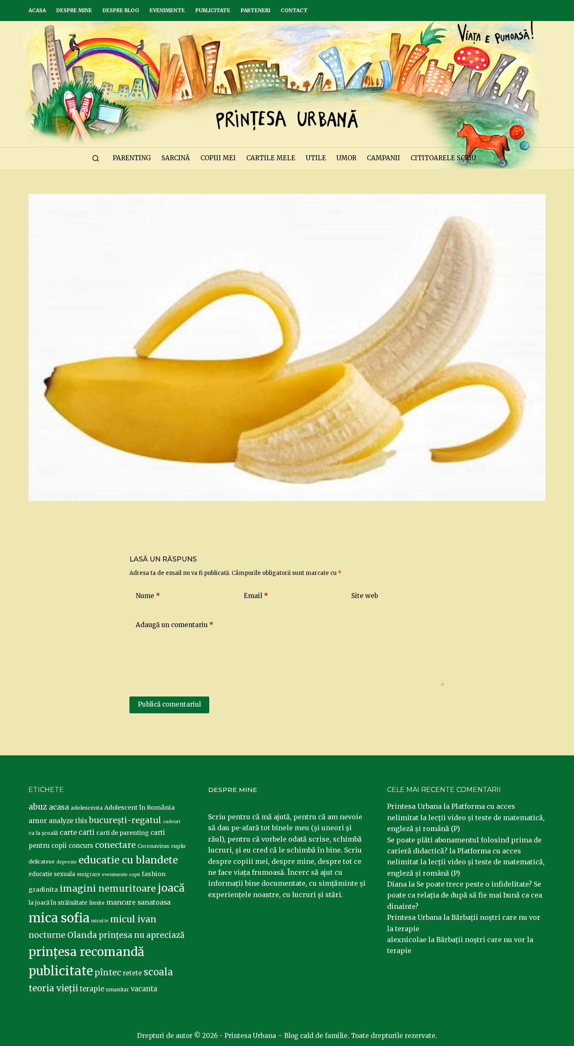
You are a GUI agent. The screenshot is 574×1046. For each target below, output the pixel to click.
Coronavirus (153, 846)
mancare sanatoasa (138, 902)
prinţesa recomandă (86, 951)
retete (132, 973)
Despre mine (74, 10)
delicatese (42, 861)
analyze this (68, 821)
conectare (115, 845)
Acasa (37, 10)
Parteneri (255, 10)
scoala (158, 972)
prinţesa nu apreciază (141, 935)
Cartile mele (270, 158)
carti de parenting (122, 833)
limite (97, 903)
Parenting (132, 158)
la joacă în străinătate (58, 902)
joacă (171, 888)
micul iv (99, 921)
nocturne (47, 935)
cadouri (171, 821)
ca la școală (43, 833)
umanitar (117, 989)
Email (256, 596)
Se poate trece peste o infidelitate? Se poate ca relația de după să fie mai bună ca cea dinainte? (464, 895)
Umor (346, 158)
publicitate (61, 971)
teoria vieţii (53, 988)
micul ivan (133, 919)
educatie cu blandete (128, 860)
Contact (294, 10)
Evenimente (167, 10)
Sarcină (175, 158)
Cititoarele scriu (443, 158)
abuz (38, 807)
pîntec (108, 972)
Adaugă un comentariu (174, 625)
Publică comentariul (169, 704)
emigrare (88, 874)
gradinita (43, 889)
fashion (154, 874)
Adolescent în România (139, 807)
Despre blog (121, 10)
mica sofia (59, 918)
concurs (80, 846)
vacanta (144, 989)
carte (68, 832)
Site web (364, 596)
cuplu (178, 845)
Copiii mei (218, 158)
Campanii (383, 158)
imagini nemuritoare (108, 888)
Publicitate (212, 10)
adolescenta (87, 807)
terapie (92, 989)
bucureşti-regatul (125, 820)
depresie (66, 862)
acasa (59, 807)
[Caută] (95, 158)
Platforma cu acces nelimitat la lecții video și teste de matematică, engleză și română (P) (466, 817)
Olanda (82, 935)
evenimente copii (121, 874)
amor (38, 820)
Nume (148, 596)
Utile (316, 158)
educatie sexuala (52, 874)
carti (87, 832)
